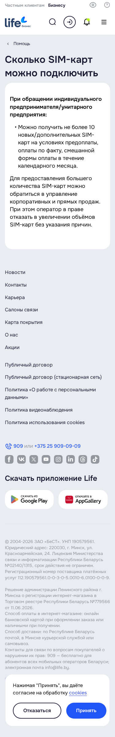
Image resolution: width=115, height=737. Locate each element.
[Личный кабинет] (69, 22)
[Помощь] (107, 5)
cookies (78, 693)
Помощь (21, 43)
